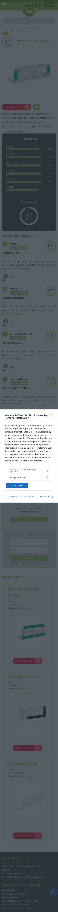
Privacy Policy (46, 496)
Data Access (29, 496)
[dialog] (29, 456)
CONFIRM (17, 485)
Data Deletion (11, 496)
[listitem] (29, 470)
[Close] (52, 416)
